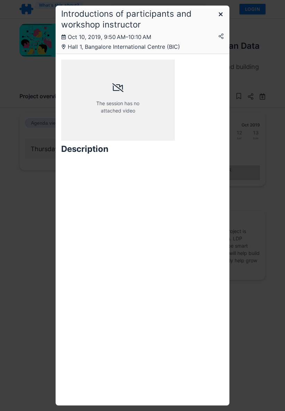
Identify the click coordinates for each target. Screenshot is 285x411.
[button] (221, 14)
